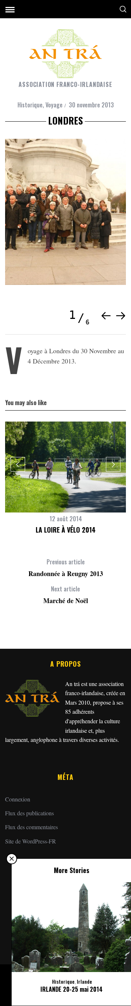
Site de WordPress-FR (30, 841)
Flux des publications (29, 813)
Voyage (54, 104)
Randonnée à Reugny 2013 (65, 568)
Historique (30, 104)
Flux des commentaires (31, 827)
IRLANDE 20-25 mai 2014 (71, 989)
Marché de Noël (65, 595)
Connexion (17, 799)
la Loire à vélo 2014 (66, 529)
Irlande (84, 981)
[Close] (11, 858)
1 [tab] (73, 315)
